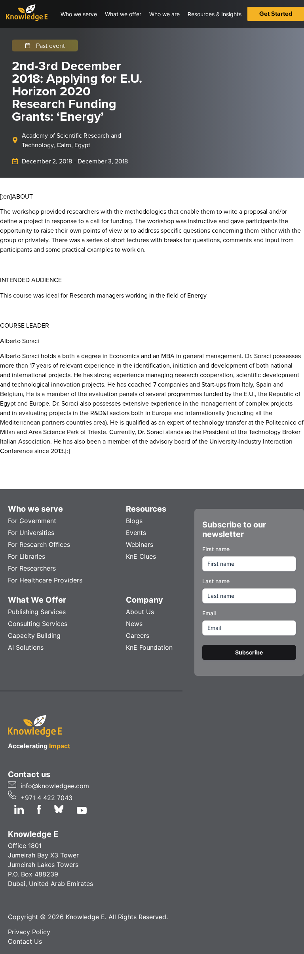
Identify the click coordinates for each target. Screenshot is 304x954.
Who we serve (35, 509)
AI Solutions (26, 647)
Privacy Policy (29, 932)
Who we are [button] (164, 14)
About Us (140, 612)
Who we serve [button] (79, 14)
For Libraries (26, 556)
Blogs (134, 521)
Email (209, 613)
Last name (216, 581)
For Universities (31, 533)
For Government (32, 521)
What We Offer (37, 600)
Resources (146, 509)
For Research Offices (39, 544)
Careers (137, 635)
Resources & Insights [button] (214, 14)
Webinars (139, 544)
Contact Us (25, 941)
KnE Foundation (149, 647)
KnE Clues (141, 556)
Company (144, 600)
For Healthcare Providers (45, 580)
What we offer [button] (123, 14)
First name (216, 549)
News (134, 624)
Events (136, 533)
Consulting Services (37, 624)
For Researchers (32, 568)
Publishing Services (37, 612)
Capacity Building (34, 635)
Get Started (275, 13)
